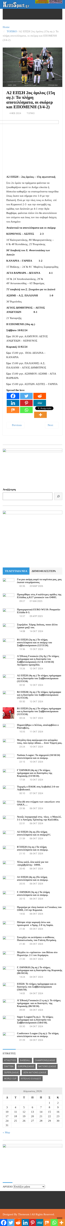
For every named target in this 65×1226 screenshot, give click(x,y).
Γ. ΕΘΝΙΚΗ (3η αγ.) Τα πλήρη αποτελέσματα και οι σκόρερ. (33, 893)
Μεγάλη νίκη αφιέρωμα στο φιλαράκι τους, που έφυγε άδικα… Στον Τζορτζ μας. (39, 741)
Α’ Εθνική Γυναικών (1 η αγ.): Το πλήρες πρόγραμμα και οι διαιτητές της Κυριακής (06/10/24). (39, 1003)
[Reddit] (39, 396)
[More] (40, 415)
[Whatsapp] (26, 410)
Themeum (23, 1214)
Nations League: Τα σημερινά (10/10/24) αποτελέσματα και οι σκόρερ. (38, 756)
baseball (25, 1060)
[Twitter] (26, 396)
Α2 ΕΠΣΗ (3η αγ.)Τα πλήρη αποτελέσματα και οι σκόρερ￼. (34, 833)
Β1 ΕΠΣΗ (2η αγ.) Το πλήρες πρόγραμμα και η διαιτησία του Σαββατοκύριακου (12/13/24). (39, 711)
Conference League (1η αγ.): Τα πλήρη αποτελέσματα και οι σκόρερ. (37, 1035)
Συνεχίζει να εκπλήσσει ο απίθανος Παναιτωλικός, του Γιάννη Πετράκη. (37, 939)
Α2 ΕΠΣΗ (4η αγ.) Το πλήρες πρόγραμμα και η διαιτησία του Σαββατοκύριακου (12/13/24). (39, 678)
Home (6, 27)
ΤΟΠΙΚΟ (12, 31)
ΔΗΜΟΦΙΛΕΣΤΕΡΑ (44, 571)
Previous (16, 425)
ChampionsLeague (45, 1060)
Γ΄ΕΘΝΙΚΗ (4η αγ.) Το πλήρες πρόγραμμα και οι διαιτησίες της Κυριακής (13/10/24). (34, 773)
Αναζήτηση (9, 489)
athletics (10, 1060)
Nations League (47, 1066)
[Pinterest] (26, 403)
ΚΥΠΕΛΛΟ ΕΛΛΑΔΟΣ (31, 1078)
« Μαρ (6, 1132)
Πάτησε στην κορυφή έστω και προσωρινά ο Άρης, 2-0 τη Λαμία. (35, 924)
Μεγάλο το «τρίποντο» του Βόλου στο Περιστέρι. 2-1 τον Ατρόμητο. (37, 954)
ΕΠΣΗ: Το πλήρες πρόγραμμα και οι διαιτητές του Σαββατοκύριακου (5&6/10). (36, 987)
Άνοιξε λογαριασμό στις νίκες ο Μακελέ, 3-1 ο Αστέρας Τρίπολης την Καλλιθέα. (39, 818)
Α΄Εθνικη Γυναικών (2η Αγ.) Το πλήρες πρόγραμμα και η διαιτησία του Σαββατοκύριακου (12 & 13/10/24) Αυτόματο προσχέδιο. (38, 660)
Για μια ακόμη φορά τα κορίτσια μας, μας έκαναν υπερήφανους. (39, 581)
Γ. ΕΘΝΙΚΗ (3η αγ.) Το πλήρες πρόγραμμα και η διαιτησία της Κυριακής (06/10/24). (39, 970)
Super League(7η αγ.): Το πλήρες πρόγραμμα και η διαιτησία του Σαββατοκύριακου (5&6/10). (35, 1020)
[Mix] (13, 410)
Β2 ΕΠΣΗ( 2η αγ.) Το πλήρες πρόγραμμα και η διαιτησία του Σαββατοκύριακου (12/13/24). (39, 695)
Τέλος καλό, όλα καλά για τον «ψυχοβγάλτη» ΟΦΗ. (32, 863)
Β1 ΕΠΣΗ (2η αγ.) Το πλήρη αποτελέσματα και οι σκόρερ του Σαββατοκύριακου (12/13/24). (34, 642)
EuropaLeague (26, 1066)
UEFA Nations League (34, 1072)
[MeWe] (39, 403)
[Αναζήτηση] (58, 496)
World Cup (10, 1078)
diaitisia (9, 1066)
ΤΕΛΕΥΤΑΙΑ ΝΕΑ (16, 571)
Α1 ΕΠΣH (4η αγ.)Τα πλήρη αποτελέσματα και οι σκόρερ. (32, 878)
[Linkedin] (13, 403)
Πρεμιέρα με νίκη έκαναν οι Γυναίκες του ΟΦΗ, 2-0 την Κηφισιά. (39, 909)
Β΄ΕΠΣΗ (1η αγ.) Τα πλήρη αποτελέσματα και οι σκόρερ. (32, 848)
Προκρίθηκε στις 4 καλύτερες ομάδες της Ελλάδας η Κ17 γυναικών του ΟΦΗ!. (39, 596)
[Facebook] (13, 396)
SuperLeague (11, 1072)
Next (51, 425)
